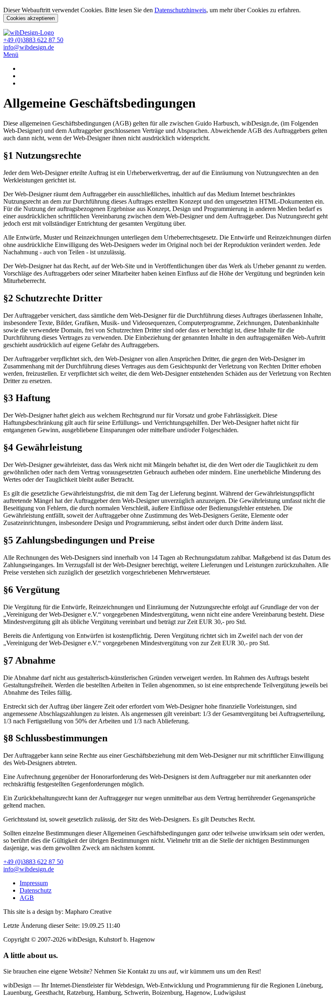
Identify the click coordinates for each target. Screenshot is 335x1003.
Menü (10, 54)
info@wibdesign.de (28, 47)
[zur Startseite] (28, 32)
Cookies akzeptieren (31, 18)
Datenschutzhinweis (180, 10)
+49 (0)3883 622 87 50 (33, 39)
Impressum (34, 883)
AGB (27, 897)
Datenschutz (35, 890)
